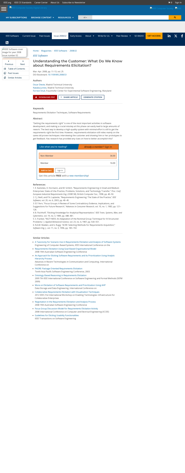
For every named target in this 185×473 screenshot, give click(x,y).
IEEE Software (12, 35)
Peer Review (122, 35)
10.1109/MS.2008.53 (57, 74)
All (85, 17)
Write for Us (104, 35)
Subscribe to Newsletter (73, 2)
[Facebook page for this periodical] (182, 36)
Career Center (41, 2)
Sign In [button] (178, 2)
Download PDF (46, 97)
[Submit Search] (175, 17)
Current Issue (29, 35)
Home (36, 50)
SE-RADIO (139, 35)
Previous (9, 64)
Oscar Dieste (39, 84)
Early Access (76, 35)
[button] (170, 2)
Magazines (46, 50)
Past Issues (44, 35)
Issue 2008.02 (60, 35)
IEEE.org (7, 2)
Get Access (154, 36)
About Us (55, 2)
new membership (78, 175)
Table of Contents (16, 68)
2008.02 (73, 50)
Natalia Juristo (40, 87)
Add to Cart (46, 170)
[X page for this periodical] (175, 36)
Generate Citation (92, 97)
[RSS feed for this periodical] (7, 42)
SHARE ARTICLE (70, 97)
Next (22, 64)
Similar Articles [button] (14, 77)
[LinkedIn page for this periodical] (169, 36)
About (88, 35)
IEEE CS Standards (22, 2)
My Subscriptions (16, 17)
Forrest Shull (39, 90)
